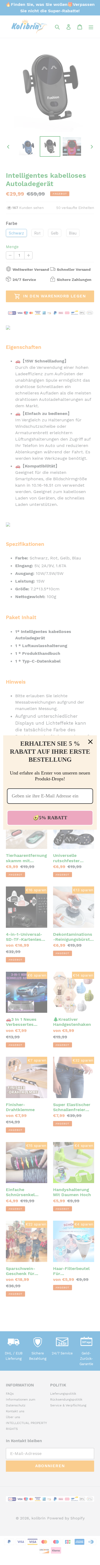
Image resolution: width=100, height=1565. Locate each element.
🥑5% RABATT (50, 817)
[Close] (90, 741)
